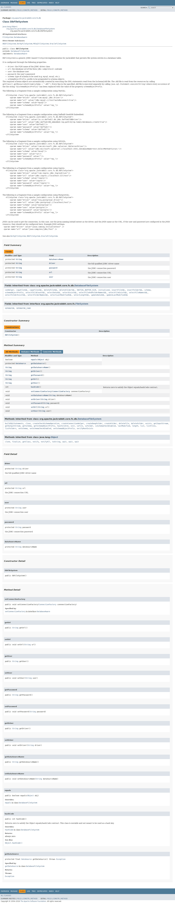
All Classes (6, 7)
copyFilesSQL (36, 290)
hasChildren (63, 426)
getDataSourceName (39, 367)
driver (52, 263)
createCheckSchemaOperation (46, 423)
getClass (26, 442)
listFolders (10, 428)
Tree (34, 3)
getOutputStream (12, 426)
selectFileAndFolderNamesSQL (92, 292)
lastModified (124, 426)
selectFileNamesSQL (138, 292)
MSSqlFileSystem (41, 44)
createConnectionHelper (72, 423)
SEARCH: (144, 8)
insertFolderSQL (134, 290)
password (53, 268)
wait (64, 442)
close (28, 423)
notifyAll (45, 442)
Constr (26, 10)
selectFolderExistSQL (15, 295)
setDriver (35, 399)
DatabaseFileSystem (20, 51)
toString (56, 442)
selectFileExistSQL (118, 292)
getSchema (27, 426)
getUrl (34, 379)
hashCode (35, 387)
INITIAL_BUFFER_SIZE (86, 290)
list (142, 426)
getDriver (35, 371)
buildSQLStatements (14, 423)
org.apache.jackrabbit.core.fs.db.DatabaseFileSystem (30, 29)
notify (36, 442)
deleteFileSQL (50, 290)
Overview (5, 3)
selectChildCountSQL (35, 292)
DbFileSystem (11, 335)
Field (19, 10)
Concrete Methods (52, 352)
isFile (80, 426)
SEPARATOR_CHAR (23, 308)
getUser (34, 383)
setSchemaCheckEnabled (40, 428)
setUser (34, 411)
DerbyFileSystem (24, 44)
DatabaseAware (20, 37)
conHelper (9, 290)
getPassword (36, 375)
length (135, 426)
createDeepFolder (94, 423)
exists (148, 423)
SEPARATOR (9, 308)
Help (57, 3)
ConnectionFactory (61, 391)
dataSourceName (56, 259)
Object (41, 360)
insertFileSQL (118, 290)
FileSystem (8, 37)
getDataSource (37, 363)
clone (7, 442)
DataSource (21, 363)
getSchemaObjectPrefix (44, 426)
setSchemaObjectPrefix (64, 428)
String (19, 259)
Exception (60, 859)
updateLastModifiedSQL (117, 295)
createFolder (110, 423)
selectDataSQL (53, 292)
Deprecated (42, 3)
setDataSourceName (39, 395)
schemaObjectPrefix (14, 292)
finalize (16, 442)
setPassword (36, 403)
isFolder (89, 426)
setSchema (23, 428)
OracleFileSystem (58, 44)
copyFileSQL (22, 290)
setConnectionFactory (41, 391)
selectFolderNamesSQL (38, 295)
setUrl (34, 407)
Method (34, 10)
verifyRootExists (85, 428)
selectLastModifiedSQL (61, 295)
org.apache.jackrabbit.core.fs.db (26, 18)
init (73, 426)
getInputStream (161, 423)
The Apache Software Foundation (33, 901)
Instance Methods (30, 352)
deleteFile (124, 423)
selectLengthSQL (81, 295)
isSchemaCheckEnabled (105, 426)
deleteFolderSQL (67, 290)
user (51, 277)
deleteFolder (137, 423)
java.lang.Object (10, 27)
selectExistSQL (69, 292)
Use (28, 3)
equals (34, 360)
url (50, 272)
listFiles (151, 426)
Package (14, 3)
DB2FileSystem (9, 44)
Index (51, 3)
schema (147, 290)
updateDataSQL (97, 295)
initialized (104, 290)
